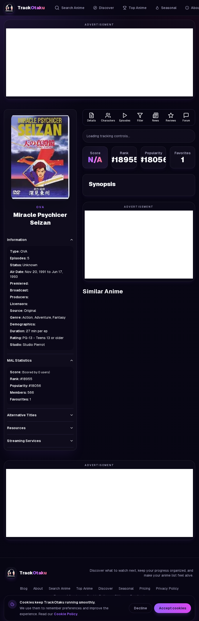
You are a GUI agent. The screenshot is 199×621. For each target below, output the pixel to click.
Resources (16, 428)
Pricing (145, 588)
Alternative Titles (21, 415)
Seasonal (168, 8)
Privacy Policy (167, 588)
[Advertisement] (99, 62)
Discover (106, 8)
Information (17, 240)
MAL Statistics (19, 360)
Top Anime (138, 8)
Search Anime (72, 8)
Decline (140, 608)
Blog (23, 588)
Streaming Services (24, 441)
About (38, 588)
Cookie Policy (65, 614)
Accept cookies (172, 608)
